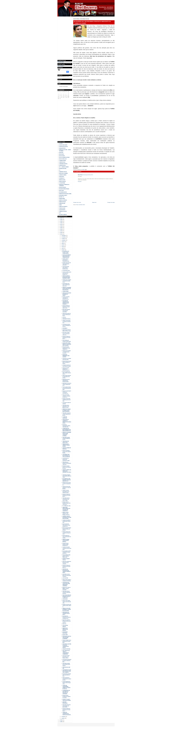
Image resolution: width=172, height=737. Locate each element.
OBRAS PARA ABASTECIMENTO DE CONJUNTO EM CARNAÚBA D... (66, 509)
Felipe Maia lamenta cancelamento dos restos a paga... (66, 499)
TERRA (60, 204)
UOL (60, 212)
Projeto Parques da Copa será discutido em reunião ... (67, 536)
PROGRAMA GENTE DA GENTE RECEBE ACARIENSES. (67, 637)
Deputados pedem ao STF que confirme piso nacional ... (67, 621)
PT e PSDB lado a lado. (67, 505)
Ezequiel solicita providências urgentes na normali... (66, 696)
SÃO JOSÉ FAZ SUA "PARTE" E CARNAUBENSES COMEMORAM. (66, 652)
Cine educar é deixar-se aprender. (67, 403)
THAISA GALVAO (62, 208)
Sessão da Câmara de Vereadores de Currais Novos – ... (66, 337)
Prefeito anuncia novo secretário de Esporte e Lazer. (67, 532)
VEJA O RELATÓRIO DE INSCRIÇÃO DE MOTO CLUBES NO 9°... (67, 596)
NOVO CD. (64, 623)
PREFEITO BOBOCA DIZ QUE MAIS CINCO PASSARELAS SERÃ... (66, 277)
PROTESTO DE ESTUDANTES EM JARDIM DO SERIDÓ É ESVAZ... (66, 571)
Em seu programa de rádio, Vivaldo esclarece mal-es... (67, 372)
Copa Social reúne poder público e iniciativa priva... (66, 267)
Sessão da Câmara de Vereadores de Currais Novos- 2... (66, 566)
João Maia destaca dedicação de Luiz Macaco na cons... (66, 406)
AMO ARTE (61, 152)
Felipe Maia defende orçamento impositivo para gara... (66, 592)
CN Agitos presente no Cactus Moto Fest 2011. (67, 366)
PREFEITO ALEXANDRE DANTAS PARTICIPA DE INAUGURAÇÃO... (67, 288)
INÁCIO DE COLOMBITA (63, 173)
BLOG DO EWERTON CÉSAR (64, 157)
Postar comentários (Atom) (80, 204)
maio (63, 246)
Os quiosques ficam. (66, 270)
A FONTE (60, 143)
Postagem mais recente (77, 202)
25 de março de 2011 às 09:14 (88, 174)
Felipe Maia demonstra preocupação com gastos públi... (67, 705)
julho (63, 243)
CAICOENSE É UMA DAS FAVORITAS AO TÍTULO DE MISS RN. (66, 455)
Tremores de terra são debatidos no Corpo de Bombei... (67, 487)
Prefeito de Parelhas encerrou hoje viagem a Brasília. (67, 451)
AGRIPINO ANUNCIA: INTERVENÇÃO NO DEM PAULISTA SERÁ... (67, 517)
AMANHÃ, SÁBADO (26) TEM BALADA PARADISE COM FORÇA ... (67, 471)
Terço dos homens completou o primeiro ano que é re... (66, 396)
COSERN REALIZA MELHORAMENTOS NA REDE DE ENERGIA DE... (67, 429)
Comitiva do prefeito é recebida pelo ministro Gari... (66, 521)
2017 (61, 224)
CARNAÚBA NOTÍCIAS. (63, 163)
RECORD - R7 (61, 196)
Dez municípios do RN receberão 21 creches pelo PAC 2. (66, 552)
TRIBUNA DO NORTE (63, 211)
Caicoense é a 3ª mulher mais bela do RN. (67, 359)
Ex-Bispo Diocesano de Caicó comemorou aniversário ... (67, 263)
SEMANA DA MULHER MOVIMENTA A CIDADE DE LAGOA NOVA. (67, 609)
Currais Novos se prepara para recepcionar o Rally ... (66, 459)
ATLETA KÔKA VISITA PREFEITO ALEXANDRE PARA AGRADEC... (67, 344)
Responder (79, 181)
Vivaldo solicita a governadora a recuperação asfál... (66, 260)
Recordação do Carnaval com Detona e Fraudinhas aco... (67, 617)
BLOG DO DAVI (62, 155)
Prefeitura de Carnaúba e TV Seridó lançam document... (67, 351)
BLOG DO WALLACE (63, 158)
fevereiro (63, 716)
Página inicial (94, 202)
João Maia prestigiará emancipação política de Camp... (67, 476)
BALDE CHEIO (65, 634)
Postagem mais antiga (111, 202)
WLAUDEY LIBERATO (63, 214)
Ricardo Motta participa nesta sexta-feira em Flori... (67, 675)
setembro (64, 240)
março (63, 249)
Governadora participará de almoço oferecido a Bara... (67, 660)
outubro (63, 238)
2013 (61, 230)
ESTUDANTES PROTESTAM (65, 633)
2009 (61, 721)
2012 (61, 232)
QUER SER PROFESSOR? (65, 703)
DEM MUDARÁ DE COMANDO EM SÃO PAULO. (66, 613)
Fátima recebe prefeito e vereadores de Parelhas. (67, 580)
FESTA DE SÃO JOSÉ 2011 (66, 668)
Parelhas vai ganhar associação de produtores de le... (66, 297)
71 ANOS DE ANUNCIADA (65, 417)
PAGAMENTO (65, 328)
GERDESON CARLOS (63, 171)
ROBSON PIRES (62, 198)
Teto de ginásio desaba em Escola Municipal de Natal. (67, 388)
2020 (61, 219)
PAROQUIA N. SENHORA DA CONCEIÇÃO (64, 185)
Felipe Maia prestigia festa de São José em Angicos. (66, 664)
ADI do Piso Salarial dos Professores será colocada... (67, 562)
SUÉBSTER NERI (62, 203)
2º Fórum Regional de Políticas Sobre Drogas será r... (67, 682)
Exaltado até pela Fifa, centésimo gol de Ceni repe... (66, 399)
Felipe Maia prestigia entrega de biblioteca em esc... (66, 438)
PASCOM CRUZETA (62, 187)
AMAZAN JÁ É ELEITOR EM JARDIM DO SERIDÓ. (67, 294)
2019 (61, 221)
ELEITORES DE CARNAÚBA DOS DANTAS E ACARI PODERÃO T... (66, 302)
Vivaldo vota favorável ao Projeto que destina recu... (67, 321)
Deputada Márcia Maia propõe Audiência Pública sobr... (66, 556)
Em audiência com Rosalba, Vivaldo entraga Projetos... (66, 252)
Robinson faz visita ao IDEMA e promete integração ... (66, 588)
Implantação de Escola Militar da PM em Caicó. (67, 330)
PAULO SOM (61, 190)
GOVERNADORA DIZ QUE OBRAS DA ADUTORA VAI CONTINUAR (66, 692)
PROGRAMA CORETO (63, 195)
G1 (59, 170)
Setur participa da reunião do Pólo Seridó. (67, 341)
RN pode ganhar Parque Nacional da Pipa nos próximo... (67, 528)
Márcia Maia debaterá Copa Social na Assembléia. (66, 310)
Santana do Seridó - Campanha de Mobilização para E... (66, 369)
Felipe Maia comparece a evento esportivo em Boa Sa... (67, 414)
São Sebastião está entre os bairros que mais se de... (66, 284)
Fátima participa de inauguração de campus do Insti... (67, 678)
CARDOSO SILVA (62, 162)
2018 (61, 222)
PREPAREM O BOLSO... (67, 318)
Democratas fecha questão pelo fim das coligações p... (66, 348)
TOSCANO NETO (62, 209)
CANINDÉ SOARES (62, 160)
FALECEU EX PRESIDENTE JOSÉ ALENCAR (66, 355)
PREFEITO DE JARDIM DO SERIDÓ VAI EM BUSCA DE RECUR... (66, 410)
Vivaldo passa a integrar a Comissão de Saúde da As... (67, 280)
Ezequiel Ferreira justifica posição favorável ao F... (65, 544)
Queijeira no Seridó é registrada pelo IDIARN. (67, 700)
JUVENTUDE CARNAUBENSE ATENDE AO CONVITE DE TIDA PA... (66, 687)
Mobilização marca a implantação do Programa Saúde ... (66, 380)
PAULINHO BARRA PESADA (64, 188)
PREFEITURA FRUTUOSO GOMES (65, 193)
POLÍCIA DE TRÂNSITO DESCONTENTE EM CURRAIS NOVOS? (67, 256)
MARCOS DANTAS (62, 181)
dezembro (64, 235)
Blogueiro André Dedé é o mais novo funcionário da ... (67, 392)
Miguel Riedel (80, 174)
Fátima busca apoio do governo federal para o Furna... (67, 314)
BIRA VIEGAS (61, 154)
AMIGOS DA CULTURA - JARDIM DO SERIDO (65, 150)
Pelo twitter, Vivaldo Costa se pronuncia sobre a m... (66, 333)
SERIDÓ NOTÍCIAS (62, 201)
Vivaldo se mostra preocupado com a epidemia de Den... (66, 491)
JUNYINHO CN (61, 178)
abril (63, 248)
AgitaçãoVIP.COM (62, 148)
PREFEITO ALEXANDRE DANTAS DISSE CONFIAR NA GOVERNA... (67, 434)
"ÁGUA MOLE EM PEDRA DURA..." (66, 442)
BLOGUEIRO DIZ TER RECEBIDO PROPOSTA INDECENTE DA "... (67, 479)
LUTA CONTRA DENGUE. (65, 626)
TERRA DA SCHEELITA (63, 206)
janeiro (63, 718)
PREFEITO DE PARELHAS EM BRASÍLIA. (65, 629)
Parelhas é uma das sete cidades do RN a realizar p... (67, 605)
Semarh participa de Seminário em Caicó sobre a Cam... (66, 306)
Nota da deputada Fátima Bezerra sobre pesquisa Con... (66, 525)
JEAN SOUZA (61, 176)
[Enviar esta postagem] (85, 169)
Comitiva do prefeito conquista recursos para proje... (67, 548)
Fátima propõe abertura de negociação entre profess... (67, 376)
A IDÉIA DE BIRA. (66, 291)
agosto (63, 241)
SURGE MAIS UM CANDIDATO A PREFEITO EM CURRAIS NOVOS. (67, 421)
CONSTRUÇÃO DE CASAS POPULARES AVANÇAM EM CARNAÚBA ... (66, 584)
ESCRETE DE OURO (62, 168)
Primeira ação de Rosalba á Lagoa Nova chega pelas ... (66, 503)
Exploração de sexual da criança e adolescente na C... (67, 384)
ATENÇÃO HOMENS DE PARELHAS (67, 448)
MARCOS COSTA (62, 179)
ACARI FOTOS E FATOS (63, 146)
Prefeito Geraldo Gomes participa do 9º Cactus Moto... (67, 641)
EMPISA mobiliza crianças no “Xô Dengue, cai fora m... (66, 513)
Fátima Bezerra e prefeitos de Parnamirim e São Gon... (67, 463)
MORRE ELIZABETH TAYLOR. (66, 559)
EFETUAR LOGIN (61, 61)
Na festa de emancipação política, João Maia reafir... (66, 425)
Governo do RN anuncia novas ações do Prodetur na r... (67, 273)
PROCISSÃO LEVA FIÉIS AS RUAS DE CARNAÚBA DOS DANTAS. (67, 646)
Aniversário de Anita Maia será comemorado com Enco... (67, 575)
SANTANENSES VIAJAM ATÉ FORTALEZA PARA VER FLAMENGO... (67, 671)
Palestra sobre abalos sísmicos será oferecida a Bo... (67, 601)
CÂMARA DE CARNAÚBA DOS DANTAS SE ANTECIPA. (67, 713)
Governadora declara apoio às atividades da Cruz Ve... (66, 325)
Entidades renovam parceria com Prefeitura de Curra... (67, 467)
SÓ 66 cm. (64, 317)
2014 (61, 229)
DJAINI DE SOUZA (62, 165)
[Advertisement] (65, 39)
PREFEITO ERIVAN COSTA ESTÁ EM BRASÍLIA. (66, 540)
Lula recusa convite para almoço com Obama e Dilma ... (66, 656)
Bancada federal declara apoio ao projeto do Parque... (67, 362)
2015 (61, 227)
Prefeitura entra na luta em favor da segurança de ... (67, 483)
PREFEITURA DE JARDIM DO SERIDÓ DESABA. (66, 445)
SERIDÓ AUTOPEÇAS (63, 200)
